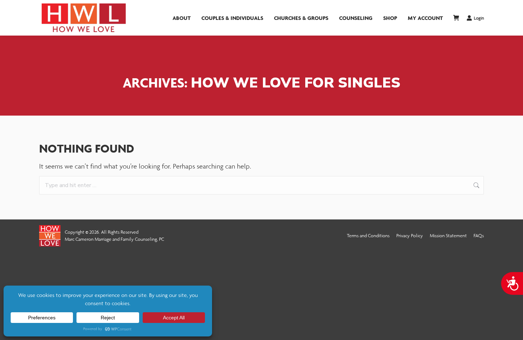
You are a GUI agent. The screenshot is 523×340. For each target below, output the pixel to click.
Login (479, 18)
